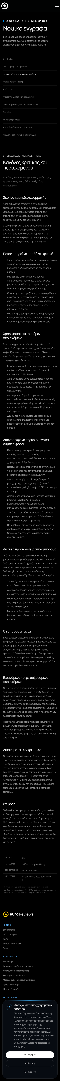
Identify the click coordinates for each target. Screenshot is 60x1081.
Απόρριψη (30, 1063)
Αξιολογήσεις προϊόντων (14, 975)
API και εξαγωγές (11, 989)
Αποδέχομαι (30, 1055)
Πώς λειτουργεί (10, 934)
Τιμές (5, 939)
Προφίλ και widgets (11, 984)
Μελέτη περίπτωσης (12, 943)
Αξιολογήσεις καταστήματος (16, 970)
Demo (5, 948)
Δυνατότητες (9, 930)
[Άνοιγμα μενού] (56, 6)
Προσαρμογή (30, 1072)
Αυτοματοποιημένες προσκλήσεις (18, 966)
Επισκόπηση (8, 961)
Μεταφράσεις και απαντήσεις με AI (19, 980)
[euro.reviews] (4, 5)
